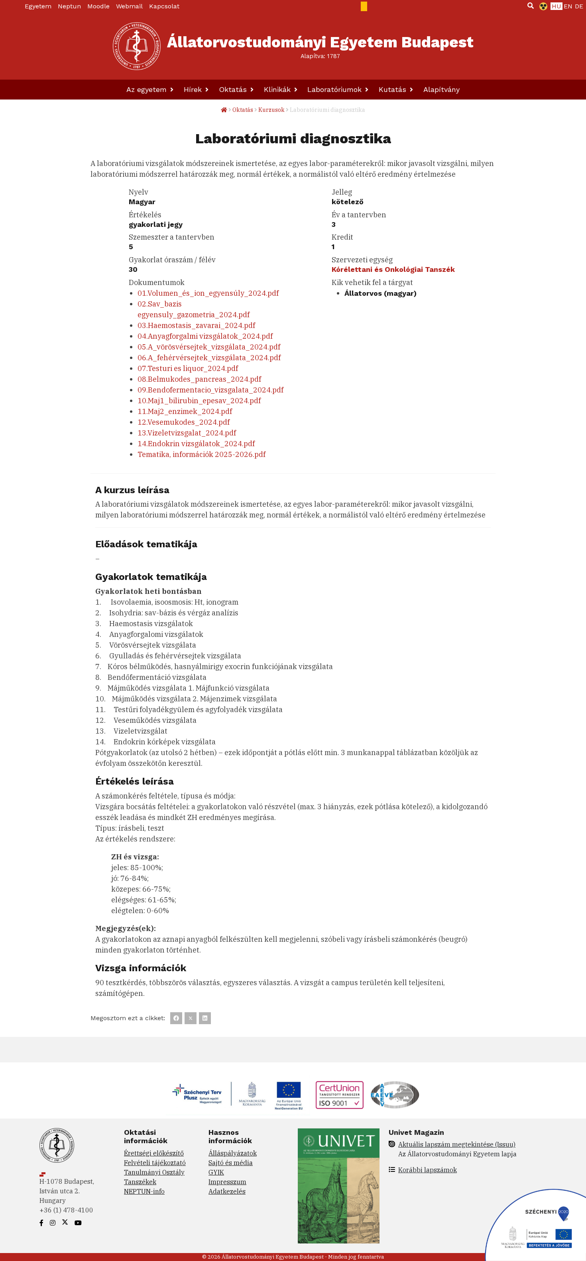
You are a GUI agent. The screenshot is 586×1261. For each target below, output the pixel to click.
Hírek (194, 89)
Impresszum (227, 1182)
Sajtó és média (230, 1163)
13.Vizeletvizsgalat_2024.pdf (187, 432)
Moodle (98, 6)
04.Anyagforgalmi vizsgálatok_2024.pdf (205, 336)
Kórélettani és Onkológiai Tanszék (393, 269)
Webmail (129, 6)
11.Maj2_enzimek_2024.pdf (185, 411)
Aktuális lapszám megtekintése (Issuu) (456, 1144)
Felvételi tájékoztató (155, 1163)
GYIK (216, 1172)
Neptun (69, 6)
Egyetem (38, 6)
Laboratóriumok (335, 89)
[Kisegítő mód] (541, 6)
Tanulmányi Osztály (154, 1172)
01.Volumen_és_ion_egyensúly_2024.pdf (208, 293)
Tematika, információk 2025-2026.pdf (201, 454)
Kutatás (394, 89)
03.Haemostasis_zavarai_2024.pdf (196, 325)
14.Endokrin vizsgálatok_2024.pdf (196, 443)
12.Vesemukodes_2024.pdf (184, 422)
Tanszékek (140, 1182)
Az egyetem (147, 89)
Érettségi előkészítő (154, 1153)
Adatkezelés (227, 1191)
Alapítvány (441, 89)
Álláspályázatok (232, 1153)
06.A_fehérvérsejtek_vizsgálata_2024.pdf (209, 357)
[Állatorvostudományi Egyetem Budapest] (137, 46)
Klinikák (278, 89)
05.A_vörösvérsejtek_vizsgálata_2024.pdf (209, 346)
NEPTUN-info (144, 1191)
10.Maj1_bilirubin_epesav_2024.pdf (199, 400)
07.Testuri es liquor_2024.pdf (188, 368)
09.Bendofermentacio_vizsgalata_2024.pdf (210, 389)
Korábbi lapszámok (427, 1170)
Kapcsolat (164, 6)
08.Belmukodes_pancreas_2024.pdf (199, 379)
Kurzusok (271, 109)
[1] (530, 6)
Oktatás (234, 89)
